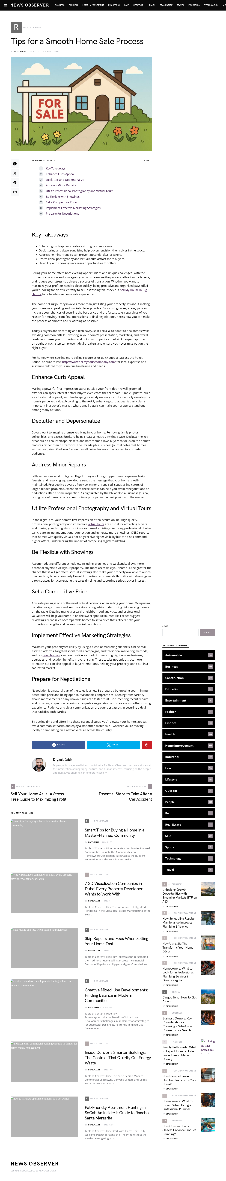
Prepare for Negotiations (62, 213)
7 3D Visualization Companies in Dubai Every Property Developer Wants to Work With (113, 889)
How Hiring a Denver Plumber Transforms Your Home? (179, 1080)
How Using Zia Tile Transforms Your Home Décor (177, 947)
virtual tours (96, 524)
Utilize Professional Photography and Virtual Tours (80, 191)
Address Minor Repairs (61, 185)
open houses (51, 655)
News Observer (29, 5)
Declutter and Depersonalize (65, 180)
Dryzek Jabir (20, 51)
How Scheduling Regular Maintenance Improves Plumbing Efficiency (178, 922)
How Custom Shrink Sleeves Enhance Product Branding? (179, 1130)
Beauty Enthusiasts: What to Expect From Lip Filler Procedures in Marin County (179, 1053)
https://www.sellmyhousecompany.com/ (89, 362)
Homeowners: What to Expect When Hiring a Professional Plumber (177, 1105)
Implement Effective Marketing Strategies (73, 208)
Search (165, 626)
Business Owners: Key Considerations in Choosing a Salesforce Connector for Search (177, 1024)
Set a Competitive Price (61, 202)
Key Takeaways (56, 168)
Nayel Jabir (93, 842)
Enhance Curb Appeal (60, 174)
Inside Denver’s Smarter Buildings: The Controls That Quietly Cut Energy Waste (118, 1058)
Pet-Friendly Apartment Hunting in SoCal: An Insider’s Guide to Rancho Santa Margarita (116, 1113)
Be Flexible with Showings (63, 197)
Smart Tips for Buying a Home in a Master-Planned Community (114, 833)
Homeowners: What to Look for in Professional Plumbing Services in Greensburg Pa (177, 974)
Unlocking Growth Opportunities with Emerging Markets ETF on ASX (179, 896)
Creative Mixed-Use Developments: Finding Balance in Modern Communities (116, 995)
